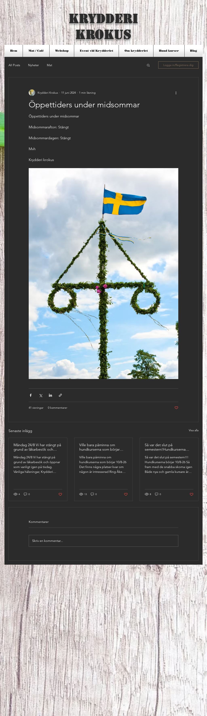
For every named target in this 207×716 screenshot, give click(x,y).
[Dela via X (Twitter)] (40, 395)
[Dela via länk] (60, 395)
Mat (49, 65)
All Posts (14, 65)
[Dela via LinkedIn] (50, 395)
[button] (36, 51)
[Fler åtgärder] (175, 92)
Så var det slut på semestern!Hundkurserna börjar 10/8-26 (165, 447)
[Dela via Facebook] (31, 395)
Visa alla (194, 430)
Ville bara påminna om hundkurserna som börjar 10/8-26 (99, 447)
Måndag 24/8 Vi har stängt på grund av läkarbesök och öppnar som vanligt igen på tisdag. (37, 447)
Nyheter (33, 65)
